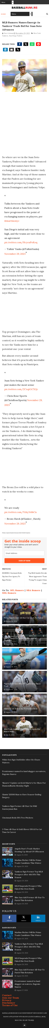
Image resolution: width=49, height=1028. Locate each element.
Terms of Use (10, 1005)
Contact (7, 995)
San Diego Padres (15, 36)
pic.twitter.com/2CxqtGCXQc (21, 389)
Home (3, 14)
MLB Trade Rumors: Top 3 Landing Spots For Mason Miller (22, 730)
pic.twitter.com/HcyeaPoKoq (20, 242)
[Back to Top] (24, 1025)
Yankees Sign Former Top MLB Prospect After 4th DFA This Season (29, 874)
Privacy (6, 1000)
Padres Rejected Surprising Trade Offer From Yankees (22, 662)
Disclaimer (8, 1002)
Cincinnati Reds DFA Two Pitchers (17, 817)
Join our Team (10, 997)
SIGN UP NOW (24, 560)
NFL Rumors (17, 590)
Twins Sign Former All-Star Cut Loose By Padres (23, 618)
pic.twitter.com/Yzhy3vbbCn (20, 512)
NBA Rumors (33, 590)
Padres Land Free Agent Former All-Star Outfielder (20, 639)
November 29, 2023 (15, 253)
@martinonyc (11, 220)
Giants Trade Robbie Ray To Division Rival (20, 709)
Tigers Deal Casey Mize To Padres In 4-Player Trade (22, 685)
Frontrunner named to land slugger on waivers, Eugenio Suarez (27, 984)
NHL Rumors (9, 593)
